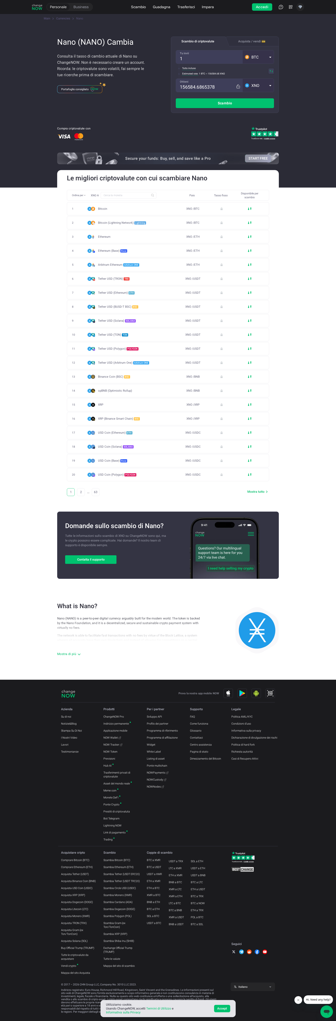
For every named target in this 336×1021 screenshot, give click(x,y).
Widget (151, 744)
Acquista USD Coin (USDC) (77, 888)
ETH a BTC (153, 888)
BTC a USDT (154, 867)
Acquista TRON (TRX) (74, 923)
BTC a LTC (197, 882)
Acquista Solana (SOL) (74, 940)
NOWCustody (155, 779)
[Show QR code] (270, 693)
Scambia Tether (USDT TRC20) (121, 881)
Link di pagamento (114, 832)
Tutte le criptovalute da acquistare (74, 956)
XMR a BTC (153, 895)
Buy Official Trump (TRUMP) (77, 947)
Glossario (195, 730)
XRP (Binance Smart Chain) (118, 418)
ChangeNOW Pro (113, 716)
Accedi (262, 7)
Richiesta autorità (242, 751)
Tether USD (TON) (112, 334)
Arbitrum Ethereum (118, 264)
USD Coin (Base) (112, 460)
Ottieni (184, 81)
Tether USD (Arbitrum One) (123, 362)
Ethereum (104, 236)
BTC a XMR (153, 860)
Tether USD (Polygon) (118, 348)
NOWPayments (156, 772)
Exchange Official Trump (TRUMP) (117, 949)
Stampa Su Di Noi (71, 730)
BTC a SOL (197, 924)
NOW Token (110, 751)
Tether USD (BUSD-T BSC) (117, 306)
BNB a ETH (153, 902)
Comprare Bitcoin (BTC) (75, 860)
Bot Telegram (111, 818)
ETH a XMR (153, 881)
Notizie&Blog (69, 723)
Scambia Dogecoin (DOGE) (119, 909)
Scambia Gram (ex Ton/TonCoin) (114, 924)
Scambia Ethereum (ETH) (118, 867)
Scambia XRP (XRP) (115, 933)
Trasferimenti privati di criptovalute (116, 774)
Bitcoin (102, 208)
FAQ (192, 716)
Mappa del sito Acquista (75, 972)
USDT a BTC (154, 923)
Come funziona (199, 723)
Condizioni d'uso (241, 723)
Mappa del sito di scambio (119, 965)
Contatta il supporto (91, 559)
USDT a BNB (198, 875)
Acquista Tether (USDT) (75, 874)
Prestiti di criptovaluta (116, 811)
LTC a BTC (175, 903)
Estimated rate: (190, 73)
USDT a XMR (154, 874)
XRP (100, 404)
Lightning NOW (112, 825)
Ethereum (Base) (112, 250)
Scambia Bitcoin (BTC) (116, 860)
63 (95, 492)
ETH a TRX (197, 910)
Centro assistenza (201, 744)
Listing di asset (156, 758)
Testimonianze (70, 751)
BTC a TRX (197, 896)
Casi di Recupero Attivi (244, 758)
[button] (258, 57)
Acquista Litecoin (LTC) (74, 909)
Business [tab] (81, 7)
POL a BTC (197, 917)
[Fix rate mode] (238, 86)
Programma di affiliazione (162, 737)
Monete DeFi (110, 797)
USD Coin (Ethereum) (115, 432)
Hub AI (107, 765)
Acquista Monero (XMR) (75, 916)
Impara (208, 7)
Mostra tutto (255, 491)
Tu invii (184, 53)
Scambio (138, 7)
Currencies (63, 18)
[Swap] (271, 71)
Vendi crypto (68, 965)
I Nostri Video (69, 737)
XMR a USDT (176, 917)
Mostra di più (66, 654)
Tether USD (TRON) (113, 278)
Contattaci (196, 737)
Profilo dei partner (157, 723)
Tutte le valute (111, 958)
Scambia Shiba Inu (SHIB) (118, 940)
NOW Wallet (110, 737)
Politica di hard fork (243, 744)
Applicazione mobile (115, 730)
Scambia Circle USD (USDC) (119, 888)
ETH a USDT (198, 889)
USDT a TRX (176, 861)
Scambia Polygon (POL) (117, 916)
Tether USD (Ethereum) (116, 292)
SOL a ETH (197, 861)
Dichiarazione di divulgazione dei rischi (254, 737)
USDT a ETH (198, 868)
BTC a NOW (198, 903)
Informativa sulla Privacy (123, 1012)
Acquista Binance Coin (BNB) (78, 881)
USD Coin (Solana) (115, 446)
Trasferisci (186, 7)
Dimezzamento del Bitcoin (205, 758)
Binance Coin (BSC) (113, 376)
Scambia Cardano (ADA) (118, 902)
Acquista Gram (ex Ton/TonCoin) (72, 931)
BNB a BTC (175, 882)
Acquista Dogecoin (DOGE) (77, 902)
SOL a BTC (153, 916)
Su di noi (66, 716)
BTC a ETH (153, 909)
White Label (154, 751)
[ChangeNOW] (37, 7)
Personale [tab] (58, 7)
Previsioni (109, 758)
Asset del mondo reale (116, 783)
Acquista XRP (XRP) (73, 895)
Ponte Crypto (111, 804)
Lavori (64, 744)
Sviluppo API (154, 716)
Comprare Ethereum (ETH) (77, 867)
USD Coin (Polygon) (117, 474)
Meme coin (109, 790)
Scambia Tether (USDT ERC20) (121, 874)
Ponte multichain (157, 765)
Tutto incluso (189, 68)
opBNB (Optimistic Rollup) (115, 390)
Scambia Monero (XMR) (117, 895)
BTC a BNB (175, 910)
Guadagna (161, 7)
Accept (222, 1008)
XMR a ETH (175, 896)
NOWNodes (154, 786)
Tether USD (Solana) (116, 320)
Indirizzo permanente (116, 723)
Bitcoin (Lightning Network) (121, 222)
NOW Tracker (111, 744)
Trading (108, 839)
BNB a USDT (176, 924)
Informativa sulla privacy (246, 730)
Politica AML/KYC (242, 716)
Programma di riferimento (162, 730)
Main (47, 18)
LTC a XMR (175, 868)
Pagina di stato (199, 751)
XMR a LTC (175, 889)
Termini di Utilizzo (158, 1008)
